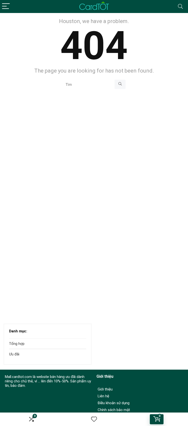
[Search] (180, 6)
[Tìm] (120, 84)
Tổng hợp (16, 343)
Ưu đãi (14, 354)
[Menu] (6, 6)
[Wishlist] (94, 419)
